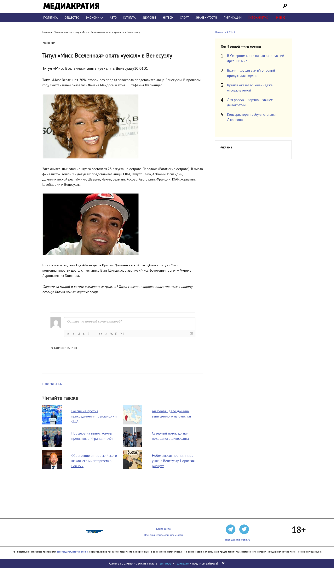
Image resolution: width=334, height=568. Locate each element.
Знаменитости (206, 17)
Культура (129, 17)
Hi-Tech (168, 17)
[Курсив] (73, 334)
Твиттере (164, 563)
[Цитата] (100, 334)
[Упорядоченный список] (89, 334)
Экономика (94, 17)
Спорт (184, 17)
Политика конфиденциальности (163, 535)
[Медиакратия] (71, 6)
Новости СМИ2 (52, 384)
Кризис (279, 17)
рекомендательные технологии (72, 551)
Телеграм (182, 563)
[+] (122, 333)
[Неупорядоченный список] (95, 334)
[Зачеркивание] (84, 334)
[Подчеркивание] (79, 334)
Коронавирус (258, 17)
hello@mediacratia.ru (237, 539)
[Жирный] (68, 334)
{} (116, 333)
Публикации (233, 17)
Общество (72, 17)
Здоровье (149, 17)
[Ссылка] (111, 334)
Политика (50, 17)
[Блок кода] (106, 334)
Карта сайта (163, 528)
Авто (113, 17)
